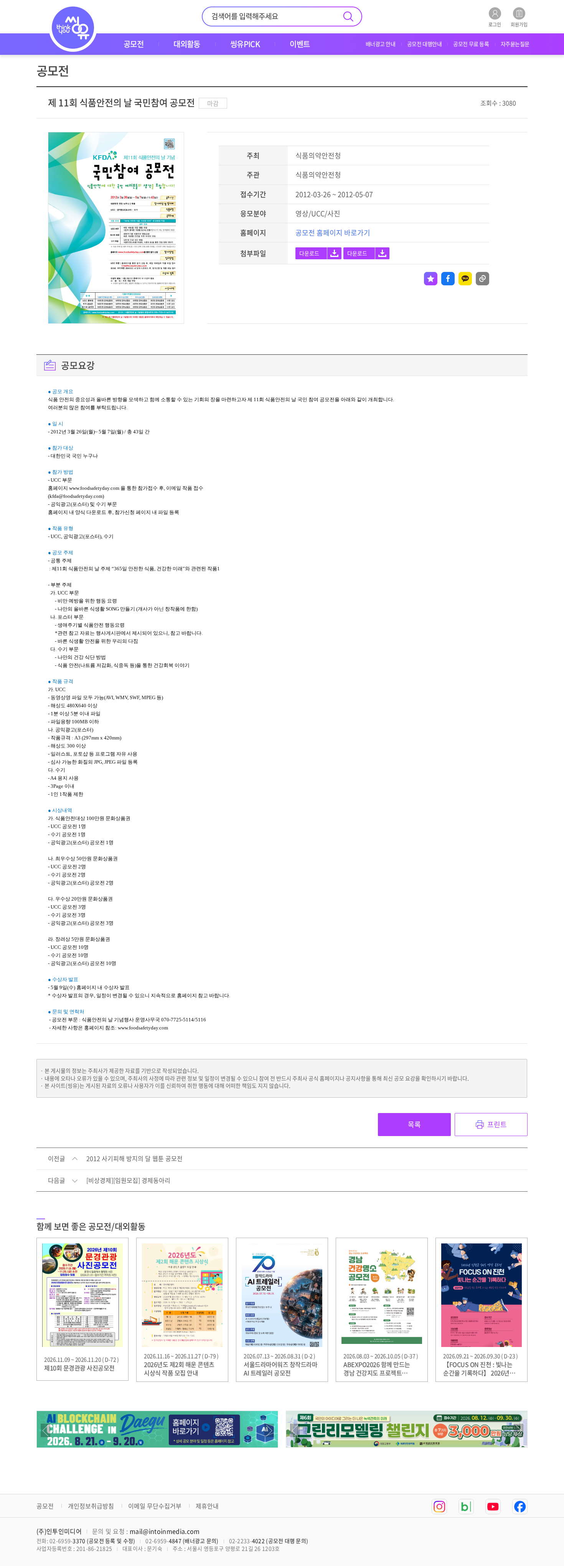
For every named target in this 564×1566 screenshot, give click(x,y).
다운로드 (309, 253)
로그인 (494, 24)
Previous (45, 1430)
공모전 (45, 1505)
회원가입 (519, 24)
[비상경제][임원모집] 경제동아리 (128, 1180)
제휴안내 (207, 1505)
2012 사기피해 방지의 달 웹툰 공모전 (134, 1158)
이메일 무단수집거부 (154, 1505)
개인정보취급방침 (91, 1505)
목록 (414, 1124)
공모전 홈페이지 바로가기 (332, 232)
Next (269, 1430)
